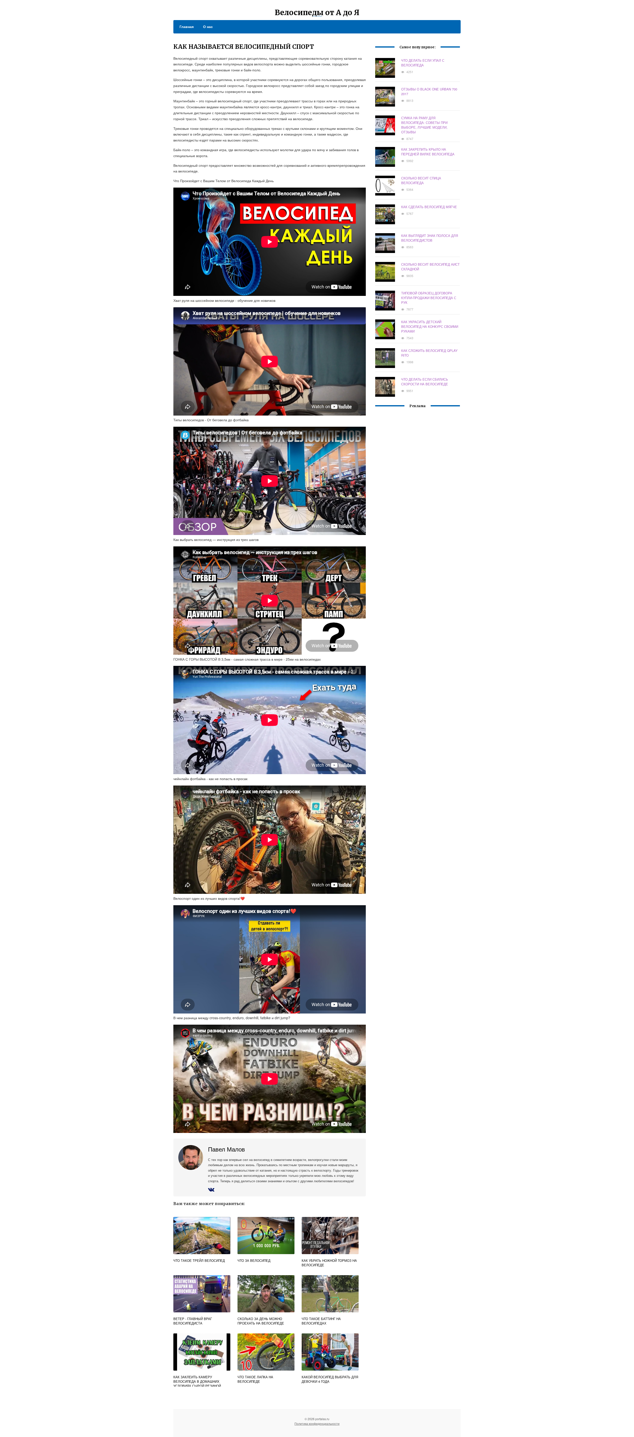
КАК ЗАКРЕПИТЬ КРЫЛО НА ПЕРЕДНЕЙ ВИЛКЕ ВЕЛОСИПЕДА (427, 151)
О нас (208, 26)
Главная (187, 26)
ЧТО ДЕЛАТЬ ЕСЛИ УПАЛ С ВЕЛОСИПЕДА (422, 62)
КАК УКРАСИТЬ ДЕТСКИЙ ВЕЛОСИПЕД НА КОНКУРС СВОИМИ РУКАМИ (429, 326)
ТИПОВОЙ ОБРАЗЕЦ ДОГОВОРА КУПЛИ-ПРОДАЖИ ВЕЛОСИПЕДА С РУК (428, 298)
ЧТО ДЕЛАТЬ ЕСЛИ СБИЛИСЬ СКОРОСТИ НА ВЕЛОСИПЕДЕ (424, 381)
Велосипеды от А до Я (317, 12)
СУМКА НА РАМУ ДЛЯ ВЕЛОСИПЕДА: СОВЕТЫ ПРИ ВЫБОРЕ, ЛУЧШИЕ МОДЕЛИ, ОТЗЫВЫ (424, 124)
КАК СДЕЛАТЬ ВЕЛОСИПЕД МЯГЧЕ (429, 206)
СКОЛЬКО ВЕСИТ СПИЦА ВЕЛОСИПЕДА (421, 180)
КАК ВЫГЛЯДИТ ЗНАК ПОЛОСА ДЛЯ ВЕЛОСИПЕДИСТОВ (429, 238)
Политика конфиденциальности (317, 1423)
